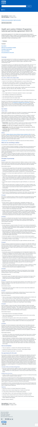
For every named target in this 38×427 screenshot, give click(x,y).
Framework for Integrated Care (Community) (21, 102)
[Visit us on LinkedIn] (10, 419)
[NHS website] (3, 424)
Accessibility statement (5, 415)
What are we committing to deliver (8, 47)
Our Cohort (3, 45)
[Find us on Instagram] (8, 419)
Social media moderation (5, 414)
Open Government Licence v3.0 (7, 416)
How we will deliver (5, 50)
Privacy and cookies (4, 413)
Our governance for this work (7, 52)
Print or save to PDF (7, 22)
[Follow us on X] (4, 419)
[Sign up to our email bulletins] (2, 419)
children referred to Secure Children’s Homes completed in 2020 (18, 134)
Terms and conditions (5, 412)
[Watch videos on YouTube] (12, 419)
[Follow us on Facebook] (6, 419)
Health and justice (17, 20)
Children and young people (7, 20)
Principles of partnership (6, 49)
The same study (4, 140)
